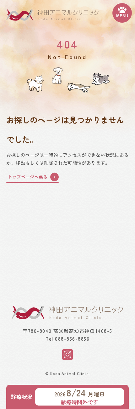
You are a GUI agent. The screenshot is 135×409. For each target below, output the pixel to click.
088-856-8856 (72, 338)
